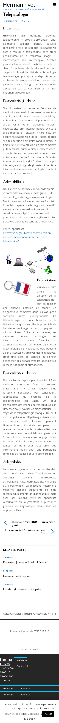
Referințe (22, 660)
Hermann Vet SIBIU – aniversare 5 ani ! (33, 523)
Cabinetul (22, 666)
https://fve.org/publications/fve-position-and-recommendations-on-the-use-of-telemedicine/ (27, 237)
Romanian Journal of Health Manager (25, 562)
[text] (29, 462)
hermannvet (10, 21)
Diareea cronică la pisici (16, 576)
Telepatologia (15, 14)
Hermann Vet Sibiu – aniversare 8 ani (26, 531)
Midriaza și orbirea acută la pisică (22, 589)
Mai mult (29, 719)
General (25, 21)
